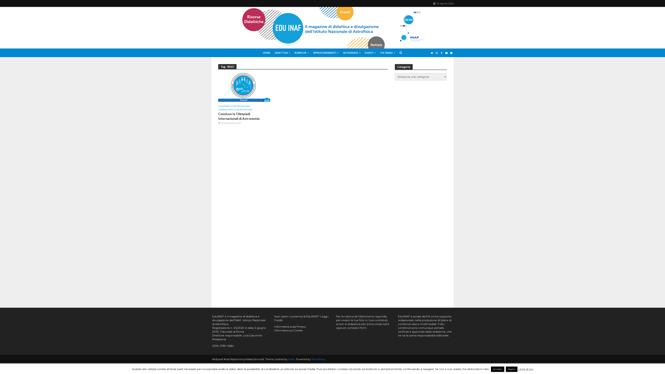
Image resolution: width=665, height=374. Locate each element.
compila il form (356, 328)
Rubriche (300, 52)
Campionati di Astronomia (235, 109)
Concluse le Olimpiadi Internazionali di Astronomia (239, 116)
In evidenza (350, 52)
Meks (291, 359)
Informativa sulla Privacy (290, 326)
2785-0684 (227, 346)
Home (266, 52)
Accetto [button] (497, 369)
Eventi (369, 52)
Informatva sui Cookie (288, 330)
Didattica (281, 52)
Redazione (219, 339)
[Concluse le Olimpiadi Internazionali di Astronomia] (244, 87)
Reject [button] (511, 369)
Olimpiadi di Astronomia (234, 106)
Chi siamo (386, 52)
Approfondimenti (324, 52)
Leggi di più (525, 369)
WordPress (318, 359)
